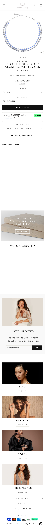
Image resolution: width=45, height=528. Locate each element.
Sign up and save (22, 509)
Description (22, 124)
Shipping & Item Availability (22, 128)
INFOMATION (22, 498)
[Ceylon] (22, 440)
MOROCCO (22, 61)
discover (22, 424)
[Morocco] (22, 407)
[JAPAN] (22, 373)
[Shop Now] (22, 225)
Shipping (22, 83)
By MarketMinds (32, 524)
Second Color (22, 97)
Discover (22, 391)
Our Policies (22, 503)
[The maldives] (22, 474)
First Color (22, 88)
